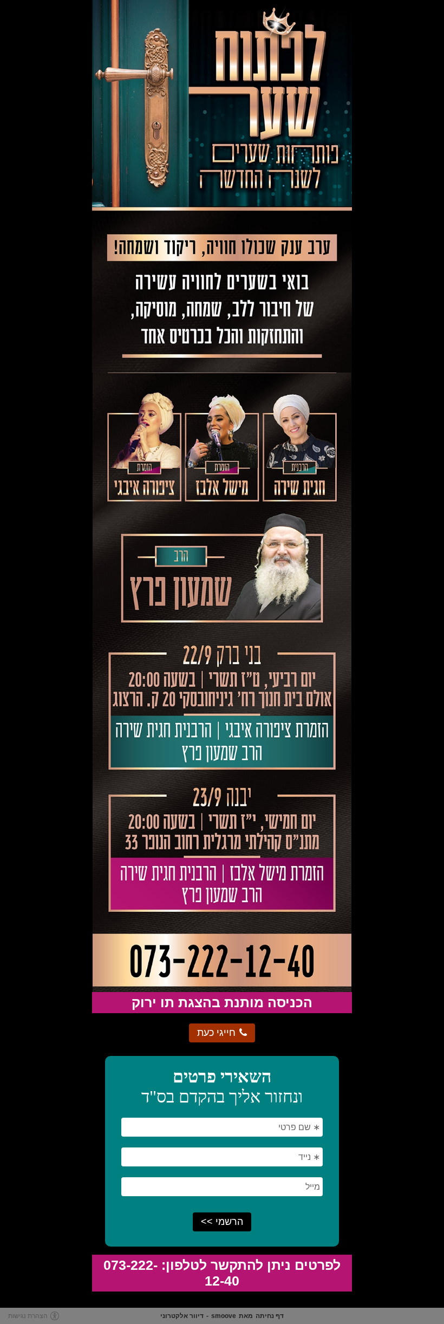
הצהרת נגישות (28, 1316)
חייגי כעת (216, 1032)
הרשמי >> (222, 1221)
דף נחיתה (270, 1316)
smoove (223, 1316)
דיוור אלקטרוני (182, 1316)
